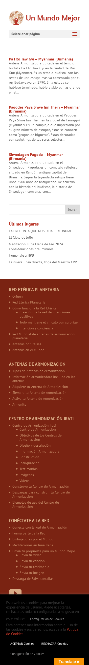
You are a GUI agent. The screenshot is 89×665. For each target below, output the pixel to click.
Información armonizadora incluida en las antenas (43, 379)
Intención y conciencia (36, 328)
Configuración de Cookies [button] (47, 619)
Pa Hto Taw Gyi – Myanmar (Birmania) (41, 59)
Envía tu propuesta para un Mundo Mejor (43, 551)
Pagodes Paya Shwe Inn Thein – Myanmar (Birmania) (44, 109)
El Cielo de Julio (21, 237)
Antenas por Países (26, 344)
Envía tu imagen (32, 572)
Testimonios (29, 469)
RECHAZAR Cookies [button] (54, 644)
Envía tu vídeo (31, 555)
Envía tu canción (32, 561)
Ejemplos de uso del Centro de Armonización (35, 504)
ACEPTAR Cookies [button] (22, 644)
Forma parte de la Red (28, 533)
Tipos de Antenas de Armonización (38, 371)
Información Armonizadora (40, 451)
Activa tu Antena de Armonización (38, 398)
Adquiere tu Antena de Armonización (40, 386)
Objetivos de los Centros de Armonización (41, 437)
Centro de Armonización (38, 429)
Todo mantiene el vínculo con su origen (50, 322)
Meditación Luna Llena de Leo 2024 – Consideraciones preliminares (37, 246)
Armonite (19, 404)
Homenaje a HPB (21, 255)
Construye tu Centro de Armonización (40, 486)
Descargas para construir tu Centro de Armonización (41, 494)
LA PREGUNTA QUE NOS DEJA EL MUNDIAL (40, 231)
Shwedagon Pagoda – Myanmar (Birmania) (36, 156)
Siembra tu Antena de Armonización (39, 392)
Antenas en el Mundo (28, 350)
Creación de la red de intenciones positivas (45, 314)
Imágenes (27, 475)
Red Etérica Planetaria (28, 302)
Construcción (29, 457)
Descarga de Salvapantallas (32, 578)
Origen (17, 296)
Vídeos (24, 480)
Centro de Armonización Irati (34, 425)
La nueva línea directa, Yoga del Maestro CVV (43, 262)
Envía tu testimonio (34, 567)
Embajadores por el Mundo (32, 539)
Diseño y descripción (35, 445)
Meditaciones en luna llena (32, 545)
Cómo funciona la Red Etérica (34, 308)
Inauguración (30, 463)
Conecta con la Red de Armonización (39, 527)
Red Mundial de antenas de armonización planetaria (43, 336)
